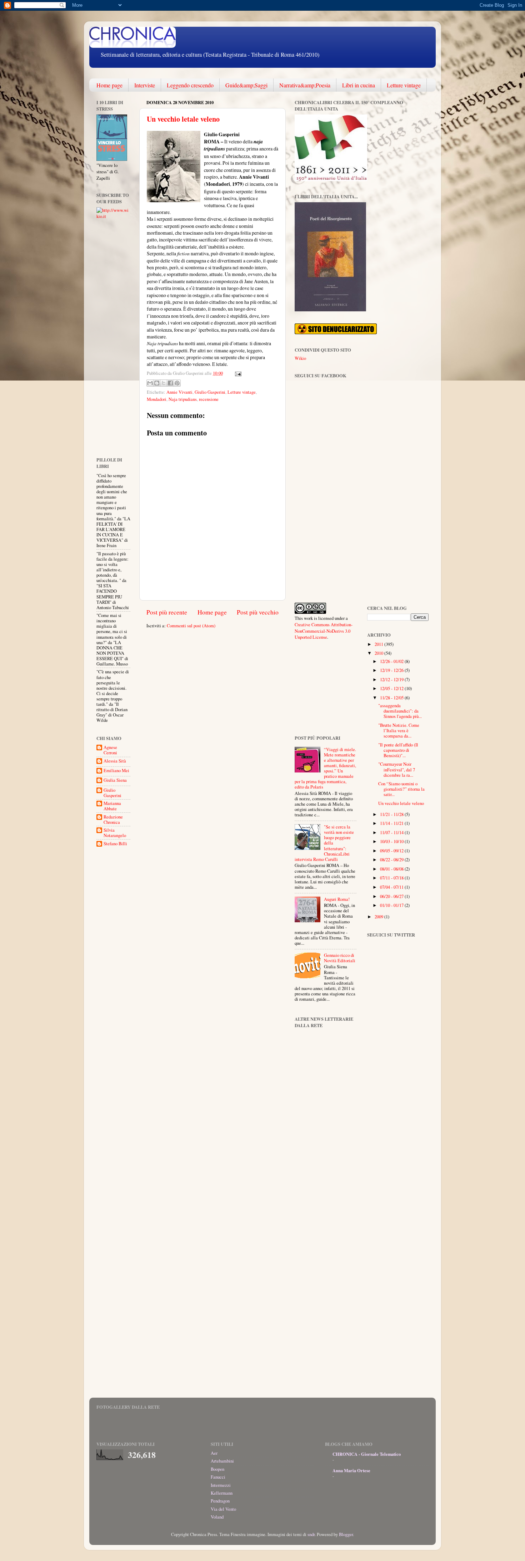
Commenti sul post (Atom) (191, 626)
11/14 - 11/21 (392, 823)
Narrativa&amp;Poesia (304, 85)
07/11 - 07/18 (392, 878)
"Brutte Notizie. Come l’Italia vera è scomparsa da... (398, 730)
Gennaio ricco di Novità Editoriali (339, 958)
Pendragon (220, 1501)
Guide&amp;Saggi (246, 85)
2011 (379, 644)
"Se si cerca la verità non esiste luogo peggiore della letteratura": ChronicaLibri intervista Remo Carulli (324, 843)
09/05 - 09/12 (392, 851)
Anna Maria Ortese (351, 1470)
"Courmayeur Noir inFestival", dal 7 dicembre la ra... (396, 769)
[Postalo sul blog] (156, 383)
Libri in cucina (358, 85)
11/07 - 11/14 (392, 833)
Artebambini (222, 1461)
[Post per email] (237, 373)
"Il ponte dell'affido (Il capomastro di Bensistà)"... (398, 750)
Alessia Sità (115, 761)
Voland (217, 1517)
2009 (379, 917)
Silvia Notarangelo (115, 832)
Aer (214, 1453)
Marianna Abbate (112, 806)
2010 (379, 653)
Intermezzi (221, 1485)
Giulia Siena (115, 780)
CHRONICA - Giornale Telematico (366, 1454)
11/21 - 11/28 (392, 814)
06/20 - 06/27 (392, 896)
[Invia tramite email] (150, 383)
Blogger (346, 1534)
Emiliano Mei (116, 771)
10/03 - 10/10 (392, 841)
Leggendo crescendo (190, 85)
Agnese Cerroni (110, 750)
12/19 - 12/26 (392, 670)
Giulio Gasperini (210, 392)
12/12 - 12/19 (392, 680)
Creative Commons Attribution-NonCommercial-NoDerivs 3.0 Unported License (323, 631)
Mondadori (156, 399)
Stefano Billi (115, 844)
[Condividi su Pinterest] (177, 383)
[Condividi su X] (163, 383)
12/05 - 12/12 (392, 688)
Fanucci (218, 1477)
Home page (109, 85)
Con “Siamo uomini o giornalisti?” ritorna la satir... (401, 789)
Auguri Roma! (337, 899)
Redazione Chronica (113, 819)
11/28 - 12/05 (392, 698)
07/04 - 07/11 (392, 887)
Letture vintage (404, 85)
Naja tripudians (183, 399)
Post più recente (166, 612)
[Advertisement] (117, 337)
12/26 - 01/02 (392, 661)
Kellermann (221, 1493)
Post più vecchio (258, 612)
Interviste (144, 85)
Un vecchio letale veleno (183, 119)
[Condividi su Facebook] (170, 383)
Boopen (217, 1469)
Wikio (300, 358)
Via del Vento (223, 1509)
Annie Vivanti (179, 392)
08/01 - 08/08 (392, 869)
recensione (209, 399)
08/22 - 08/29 (392, 860)
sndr (311, 1534)
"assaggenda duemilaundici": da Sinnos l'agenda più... (400, 711)
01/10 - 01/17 (392, 905)
